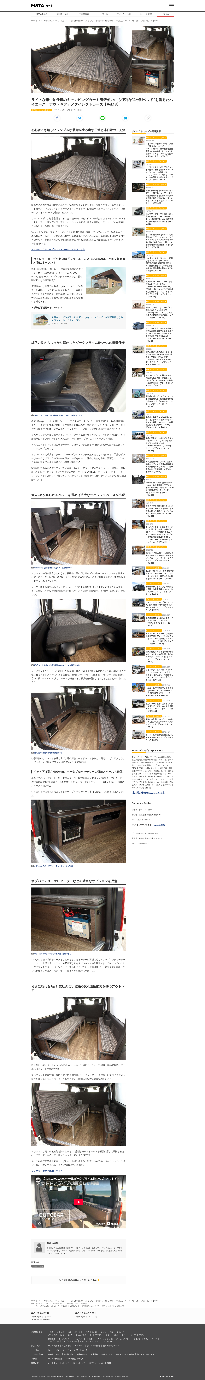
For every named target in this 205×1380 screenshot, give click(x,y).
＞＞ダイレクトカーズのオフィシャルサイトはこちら (58, 249)
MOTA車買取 (41, 14)
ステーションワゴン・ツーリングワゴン (114, 1339)
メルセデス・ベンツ (56, 1335)
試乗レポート (82, 1354)
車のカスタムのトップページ (42, 1317)
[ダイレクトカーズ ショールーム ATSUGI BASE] (106, 293)
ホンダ (77, 1332)
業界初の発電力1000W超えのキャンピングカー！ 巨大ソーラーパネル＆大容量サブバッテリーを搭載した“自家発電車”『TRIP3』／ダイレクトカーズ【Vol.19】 (159, 422)
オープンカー (53, 1341)
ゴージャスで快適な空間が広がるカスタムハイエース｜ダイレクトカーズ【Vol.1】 (159, 737)
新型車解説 (68, 1354)
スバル (94, 1332)
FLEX (109, 1363)
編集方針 (125, 1376)
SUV (146, 1339)
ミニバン (137, 1339)
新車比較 (94, 1354)
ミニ (107, 1335)
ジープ (133, 1335)
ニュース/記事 (146, 14)
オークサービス (68, 1363)
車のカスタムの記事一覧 (40, 1319)
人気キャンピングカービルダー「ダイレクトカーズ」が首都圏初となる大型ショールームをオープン (87, 319)
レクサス (60, 1332)
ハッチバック (80, 1339)
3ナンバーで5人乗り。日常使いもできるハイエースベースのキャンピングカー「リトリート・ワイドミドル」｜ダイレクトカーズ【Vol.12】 (159, 558)
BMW (70, 1335)
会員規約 (118, 1376)
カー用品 (35, 1350)
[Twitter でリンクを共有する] (80, 118)
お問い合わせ (51, 1376)
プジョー (142, 1335)
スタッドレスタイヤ (56, 1350)
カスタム (165, 14)
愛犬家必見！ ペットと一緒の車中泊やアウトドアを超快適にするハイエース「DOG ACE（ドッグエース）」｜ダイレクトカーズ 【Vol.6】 (159, 657)
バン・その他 (107, 1341)
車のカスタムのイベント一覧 (86, 1317)
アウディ (98, 1335)
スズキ (103, 1332)
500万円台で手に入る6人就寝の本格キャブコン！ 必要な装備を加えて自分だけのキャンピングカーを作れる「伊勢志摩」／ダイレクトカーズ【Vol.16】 (159, 466)
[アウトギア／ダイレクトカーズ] (78, 168)
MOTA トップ (35, 21)
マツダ (86, 1332)
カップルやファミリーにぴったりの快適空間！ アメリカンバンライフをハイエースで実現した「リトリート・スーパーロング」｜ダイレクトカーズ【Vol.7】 (159, 638)
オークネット (53, 1363)
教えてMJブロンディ (145, 1354)
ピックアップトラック (89, 1341)
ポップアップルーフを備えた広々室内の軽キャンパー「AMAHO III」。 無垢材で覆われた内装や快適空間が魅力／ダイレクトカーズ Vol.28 (159, 219)
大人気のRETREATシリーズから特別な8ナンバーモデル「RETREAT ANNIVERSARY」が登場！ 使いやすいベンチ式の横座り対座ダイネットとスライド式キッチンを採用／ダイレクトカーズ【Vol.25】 (159, 289)
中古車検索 (84, 14)
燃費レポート (106, 1354)
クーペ (154, 1339)
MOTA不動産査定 (55, 1359)
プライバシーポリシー (83, 1376)
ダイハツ (120, 1332)
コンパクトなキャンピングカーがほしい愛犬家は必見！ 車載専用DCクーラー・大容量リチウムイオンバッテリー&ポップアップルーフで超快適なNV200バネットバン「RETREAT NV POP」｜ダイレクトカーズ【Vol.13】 (159, 534)
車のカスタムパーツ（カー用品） (54, 21)
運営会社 (34, 1376)
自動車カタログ (63, 14)
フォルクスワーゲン (84, 1335)
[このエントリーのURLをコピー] (148, 118)
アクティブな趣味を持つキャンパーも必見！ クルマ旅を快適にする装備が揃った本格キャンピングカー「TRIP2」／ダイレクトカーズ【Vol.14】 (159, 511)
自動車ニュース (54, 1354)
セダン (91, 1339)
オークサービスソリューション (91, 1363)
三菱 (111, 1332)
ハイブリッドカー (69, 1341)
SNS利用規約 (69, 1376)
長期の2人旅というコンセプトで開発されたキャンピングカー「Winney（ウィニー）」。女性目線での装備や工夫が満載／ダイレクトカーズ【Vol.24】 (159, 312)
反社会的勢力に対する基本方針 (102, 1376)
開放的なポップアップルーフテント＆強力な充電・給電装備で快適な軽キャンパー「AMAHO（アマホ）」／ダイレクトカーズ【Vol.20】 (159, 401)
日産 (69, 1332)
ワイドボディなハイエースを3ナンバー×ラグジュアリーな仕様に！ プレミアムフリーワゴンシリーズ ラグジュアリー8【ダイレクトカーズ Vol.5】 (159, 675)
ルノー (124, 1335)
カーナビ (85, 1350)
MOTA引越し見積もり (75, 1359)
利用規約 (60, 1376)
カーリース (103, 14)
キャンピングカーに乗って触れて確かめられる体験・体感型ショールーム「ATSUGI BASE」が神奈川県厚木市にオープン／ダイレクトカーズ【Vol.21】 (159, 380)
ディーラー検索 (124, 14)
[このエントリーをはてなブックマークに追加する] (125, 118)
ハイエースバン (57, 1303)
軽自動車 (51, 1339)
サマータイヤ (73, 1350)
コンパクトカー (65, 1339)
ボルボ (115, 1335)
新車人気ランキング (111, 1346)
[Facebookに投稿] (57, 118)
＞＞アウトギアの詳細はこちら (47, 1171)
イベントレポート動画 (125, 1354)
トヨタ (46, 1303)
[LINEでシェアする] (102, 118)
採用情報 (42, 1376)
